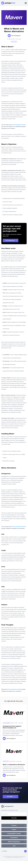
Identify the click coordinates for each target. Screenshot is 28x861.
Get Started (10, 796)
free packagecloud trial (18, 124)
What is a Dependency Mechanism (14, 764)
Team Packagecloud (15, 35)
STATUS (5, 851)
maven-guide (14, 41)
